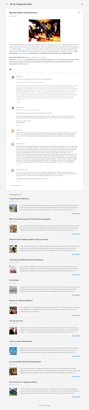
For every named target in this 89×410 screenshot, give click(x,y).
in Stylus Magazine (23, 53)
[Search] (82, 4)
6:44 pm (18, 102)
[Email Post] (10, 70)
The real (16, 321)
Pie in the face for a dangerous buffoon (23, 382)
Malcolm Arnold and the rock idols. (36, 57)
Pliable (18, 76)
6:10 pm (18, 164)
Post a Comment (16, 185)
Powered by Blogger (44, 405)
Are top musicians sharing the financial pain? (25, 362)
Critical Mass (14, 280)
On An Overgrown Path (20, 4)
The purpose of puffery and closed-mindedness (26, 260)
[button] (79, 13)
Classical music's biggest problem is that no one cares (28, 239)
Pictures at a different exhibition (21, 300)
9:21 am (18, 181)
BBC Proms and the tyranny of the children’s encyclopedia (29, 219)
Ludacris (24, 49)
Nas (10, 49)
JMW (17, 130)
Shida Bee (19, 143)
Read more (76, 213)
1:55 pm (18, 125)
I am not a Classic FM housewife (20, 341)
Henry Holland (20, 170)
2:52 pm (18, 138)
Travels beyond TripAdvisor (19, 199)
